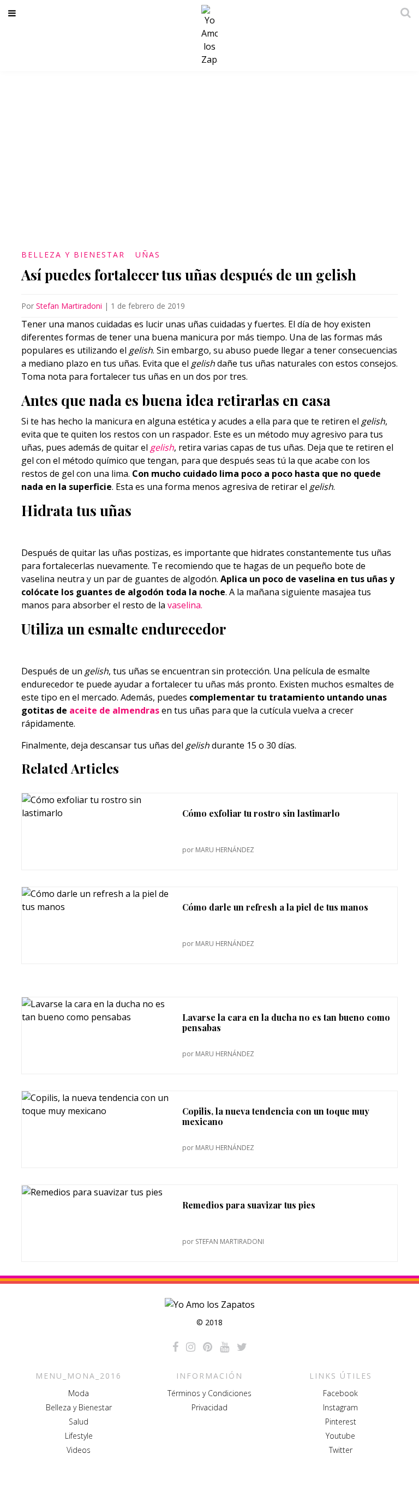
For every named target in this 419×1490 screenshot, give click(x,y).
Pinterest (340, 1421)
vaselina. (186, 605)
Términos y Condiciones (209, 1393)
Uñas (147, 254)
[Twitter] (242, 1347)
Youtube (340, 1436)
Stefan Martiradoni (69, 306)
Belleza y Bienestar (73, 254)
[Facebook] (175, 1347)
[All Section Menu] (14, 13)
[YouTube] (224, 1347)
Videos (79, 1450)
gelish (162, 447)
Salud (78, 1421)
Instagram (340, 1407)
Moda (78, 1393)
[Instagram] (190, 1347)
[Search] (402, 12)
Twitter (340, 1450)
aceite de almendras (114, 710)
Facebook (340, 1393)
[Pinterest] (207, 1347)
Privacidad (209, 1407)
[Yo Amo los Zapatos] (209, 35)
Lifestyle (79, 1436)
